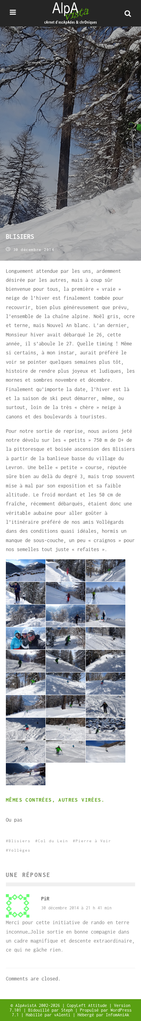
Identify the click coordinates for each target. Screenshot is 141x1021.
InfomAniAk (117, 1014)
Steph (68, 1010)
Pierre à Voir (93, 841)
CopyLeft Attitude (88, 1005)
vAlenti (63, 1014)
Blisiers (20, 841)
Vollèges (20, 850)
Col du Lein (53, 841)
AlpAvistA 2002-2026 (38, 1005)
